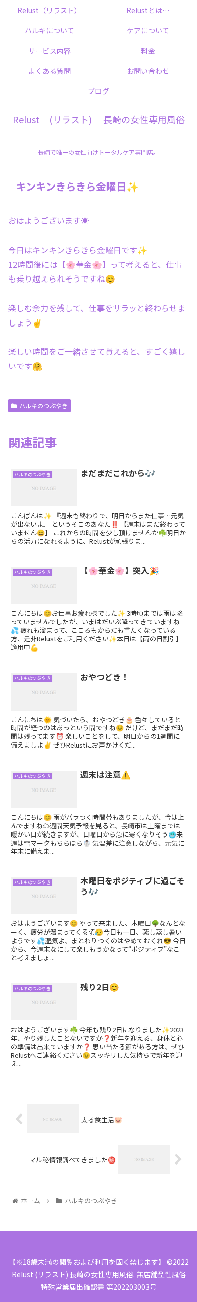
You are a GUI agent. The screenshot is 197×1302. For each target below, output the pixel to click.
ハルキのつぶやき (43, 405)
